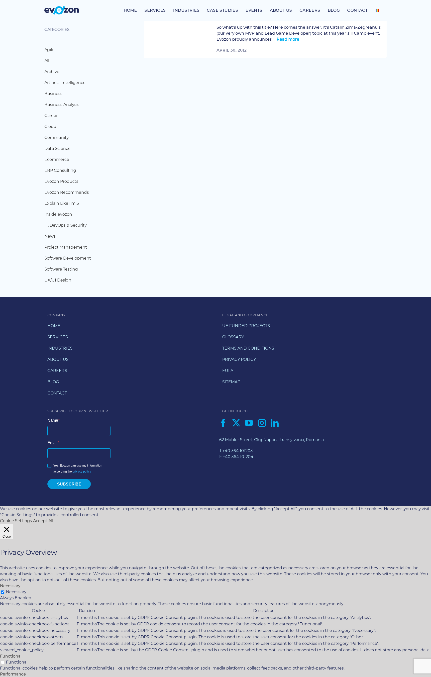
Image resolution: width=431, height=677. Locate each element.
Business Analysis (61, 104)
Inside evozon (58, 214)
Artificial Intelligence (65, 82)
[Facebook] (223, 423)
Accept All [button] (43, 520)
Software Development (67, 258)
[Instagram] (262, 423)
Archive (51, 71)
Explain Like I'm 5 (61, 203)
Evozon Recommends (66, 192)
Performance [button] (13, 674)
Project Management (65, 247)
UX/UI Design (57, 280)
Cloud (50, 126)
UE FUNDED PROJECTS (246, 325)
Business (53, 93)
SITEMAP (231, 382)
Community (56, 137)
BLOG (53, 382)
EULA (227, 370)
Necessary (16, 591)
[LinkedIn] (275, 423)
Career (51, 115)
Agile (49, 49)
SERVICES (57, 337)
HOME (53, 325)
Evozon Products (61, 181)
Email (52, 443)
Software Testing (61, 269)
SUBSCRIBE (69, 484)
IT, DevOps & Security (65, 225)
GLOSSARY (233, 337)
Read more (288, 39)
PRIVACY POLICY (239, 359)
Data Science (57, 148)
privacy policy (82, 471)
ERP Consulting (60, 170)
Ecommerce (56, 159)
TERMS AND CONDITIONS (248, 348)
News (50, 236)
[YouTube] (249, 423)
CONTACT (57, 393)
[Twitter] (236, 423)
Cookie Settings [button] (16, 520)
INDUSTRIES (60, 348)
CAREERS (57, 370)
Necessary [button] (10, 585)
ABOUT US (58, 359)
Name (52, 420)
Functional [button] (10, 656)
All (46, 60)
